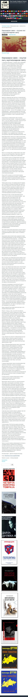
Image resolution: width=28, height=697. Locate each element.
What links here (12, 34)
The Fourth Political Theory (18, 1)
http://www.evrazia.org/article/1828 (12, 455)
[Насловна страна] (5, 8)
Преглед (5, 34)
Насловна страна (6, 26)
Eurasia (3, 461)
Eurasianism (4, 460)
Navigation (14, 21)
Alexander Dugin (5, 53)
